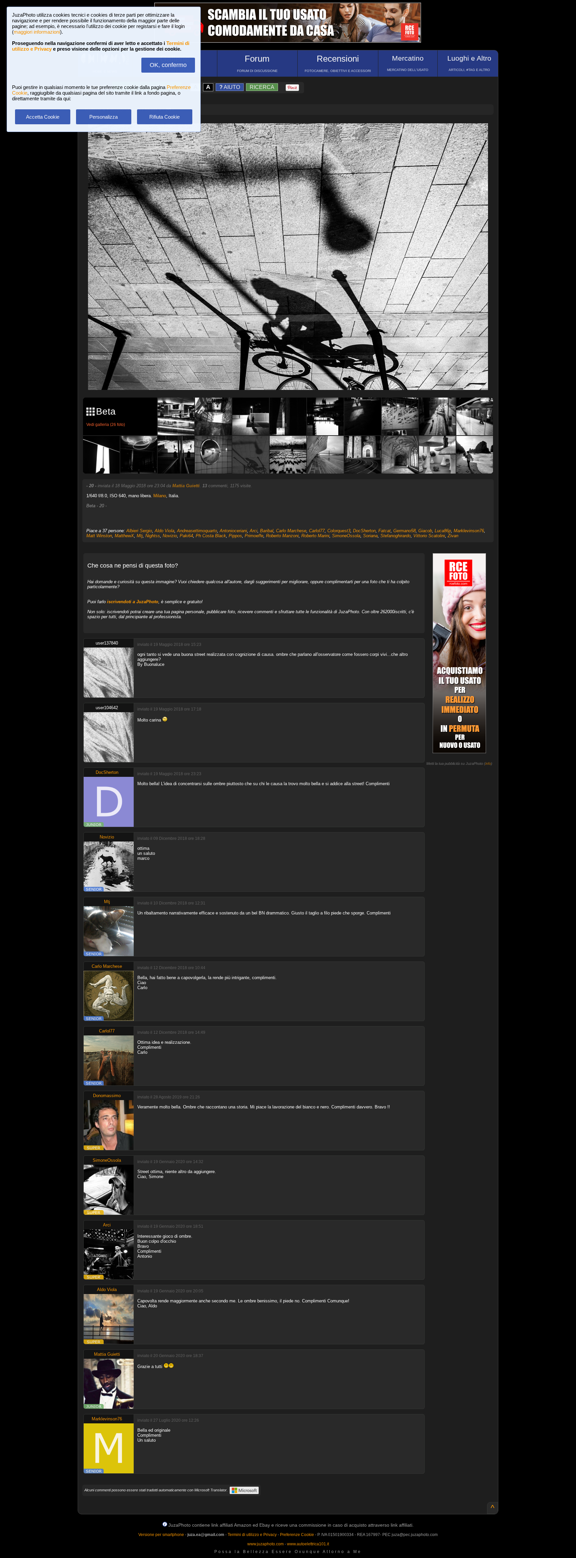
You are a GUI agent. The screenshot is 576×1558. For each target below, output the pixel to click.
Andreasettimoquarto (197, 530)
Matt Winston (99, 535)
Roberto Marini (315, 535)
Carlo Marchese (291, 530)
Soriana (370, 535)
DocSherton (364, 530)
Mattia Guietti (186, 485)
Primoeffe (254, 535)
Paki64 (186, 535)
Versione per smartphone (161, 1534)
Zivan (453, 535)
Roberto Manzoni (282, 535)
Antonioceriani (233, 530)
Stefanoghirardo (395, 535)
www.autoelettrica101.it (308, 1544)
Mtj (140, 535)
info (488, 764)
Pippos (235, 535)
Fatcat (384, 530)
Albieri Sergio (139, 530)
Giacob (425, 530)
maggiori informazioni (37, 32)
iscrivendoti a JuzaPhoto (132, 601)
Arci (253, 530)
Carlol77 (317, 530)
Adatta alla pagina (292, 135)
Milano (159, 495)
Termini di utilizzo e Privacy (252, 1534)
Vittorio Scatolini (429, 535)
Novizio (170, 535)
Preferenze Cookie (297, 1534)
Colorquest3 (338, 530)
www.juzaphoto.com (265, 1544)
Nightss (152, 535)
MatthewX (124, 535)
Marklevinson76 (469, 530)
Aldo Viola (164, 530)
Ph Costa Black (211, 535)
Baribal (266, 530)
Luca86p (443, 530)
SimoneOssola (346, 535)
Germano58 (404, 530)
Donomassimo (107, 1095)
